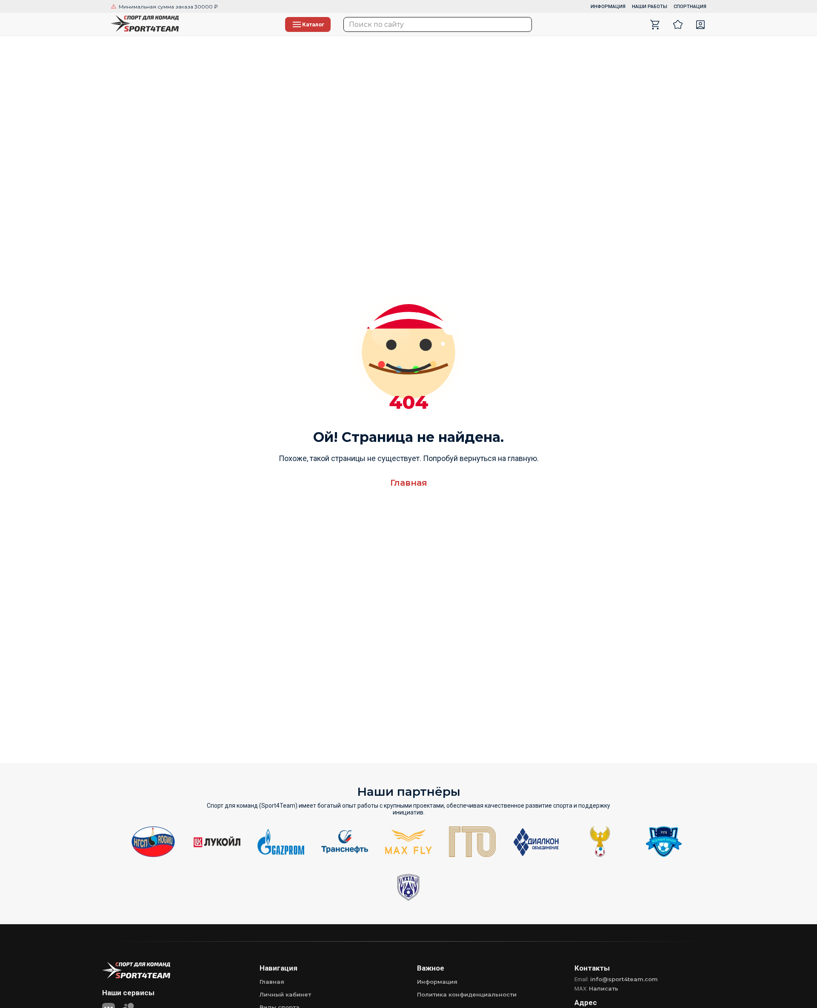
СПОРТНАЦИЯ (690, 6)
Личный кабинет (285, 994)
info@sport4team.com (624, 979)
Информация (437, 981)
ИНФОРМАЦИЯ (608, 6)
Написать (603, 988)
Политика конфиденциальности (467, 994)
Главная (408, 483)
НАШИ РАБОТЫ (649, 6)
